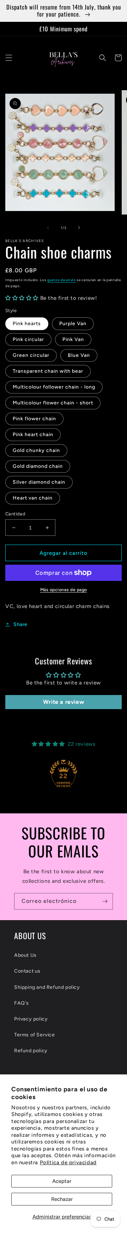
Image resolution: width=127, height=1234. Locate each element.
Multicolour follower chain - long (54, 387)
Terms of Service (34, 1035)
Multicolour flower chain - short (53, 403)
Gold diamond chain (38, 466)
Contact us (27, 971)
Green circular (31, 355)
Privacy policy (31, 1019)
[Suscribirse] (105, 901)
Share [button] (20, 624)
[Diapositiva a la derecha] (79, 227)
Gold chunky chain (36, 450)
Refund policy (31, 1051)
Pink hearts (27, 324)
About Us (25, 955)
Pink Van (73, 339)
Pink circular (28, 339)
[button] (9, 58)
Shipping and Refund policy (47, 987)
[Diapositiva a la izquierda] (48, 227)
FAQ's (21, 1003)
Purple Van (72, 324)
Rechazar (62, 1199)
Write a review (63, 702)
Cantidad (15, 513)
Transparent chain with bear (48, 371)
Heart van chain (33, 498)
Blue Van (79, 355)
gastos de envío (61, 280)
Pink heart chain (33, 435)
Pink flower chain (34, 419)
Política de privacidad (68, 1162)
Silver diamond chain (39, 482)
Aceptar (61, 1181)
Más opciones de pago (63, 589)
